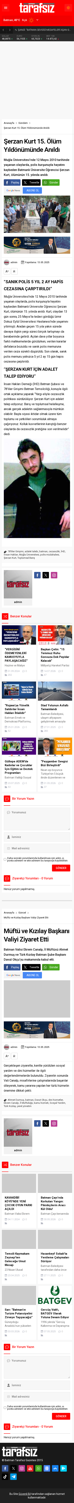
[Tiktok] (5, 1476)
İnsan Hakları (11, 554)
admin (13, 262)
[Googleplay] (63, 1468)
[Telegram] (13, 1476)
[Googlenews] (47, 1468)
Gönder (54, 182)
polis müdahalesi (49, 554)
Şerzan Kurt (10, 557)
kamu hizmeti (41, 1102)
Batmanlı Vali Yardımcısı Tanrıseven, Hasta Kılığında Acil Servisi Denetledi (45, 29)
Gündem (23, 123)
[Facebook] (5, 1468)
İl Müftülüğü (26, 1102)
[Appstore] (55, 1468)
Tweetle (34, 182)
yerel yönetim (24, 1106)
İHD (63, 551)
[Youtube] (30, 1468)
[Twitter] (13, 1468)
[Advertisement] (37, 80)
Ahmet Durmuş (16, 1099)
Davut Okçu (41, 1099)
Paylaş (15, 182)
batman (43, 551)
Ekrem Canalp (11, 1102)
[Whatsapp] (38, 1468)
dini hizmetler (55, 1099)
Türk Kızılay (10, 1106)
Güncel (22, 912)
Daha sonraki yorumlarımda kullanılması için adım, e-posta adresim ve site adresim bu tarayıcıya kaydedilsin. (37, 859)
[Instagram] (22, 1468)
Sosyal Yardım (57, 1102)
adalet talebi (31, 551)
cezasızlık (54, 551)
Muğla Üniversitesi (29, 554)
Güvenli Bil (25, 1493)
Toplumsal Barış (26, 557)
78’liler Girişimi (16, 551)
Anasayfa (9, 123)
